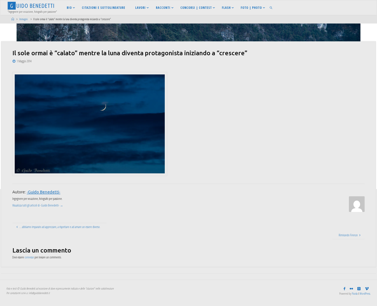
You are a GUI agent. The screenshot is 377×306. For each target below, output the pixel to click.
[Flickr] (351, 288)
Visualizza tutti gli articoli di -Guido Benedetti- (37, 205)
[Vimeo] (367, 288)
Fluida (354, 293)
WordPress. (365, 293)
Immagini (23, 19)
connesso (29, 257)
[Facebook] (344, 288)
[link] (271, 7)
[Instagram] (359, 288)
